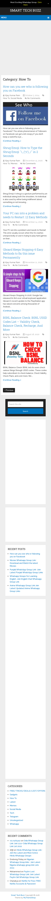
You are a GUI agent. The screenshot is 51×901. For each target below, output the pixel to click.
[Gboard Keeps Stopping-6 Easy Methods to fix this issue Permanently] (25, 280)
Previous (9, 390)
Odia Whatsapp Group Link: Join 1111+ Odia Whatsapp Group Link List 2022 (26, 843)
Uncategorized (16, 820)
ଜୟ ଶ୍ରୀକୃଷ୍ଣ (15, 841)
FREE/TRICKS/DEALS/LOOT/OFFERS (27, 791)
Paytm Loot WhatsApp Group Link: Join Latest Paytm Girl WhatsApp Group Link (25, 874)
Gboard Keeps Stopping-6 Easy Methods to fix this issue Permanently (23, 253)
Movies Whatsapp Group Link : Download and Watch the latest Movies (24, 563)
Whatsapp (14, 824)
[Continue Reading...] (12, 141)
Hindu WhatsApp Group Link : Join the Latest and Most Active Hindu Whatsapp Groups (26, 853)
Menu (4, 17)
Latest (13, 802)
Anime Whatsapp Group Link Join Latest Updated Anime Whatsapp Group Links (25, 588)
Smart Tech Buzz (25, 10)
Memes (14, 163)
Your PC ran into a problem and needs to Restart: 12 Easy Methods (25, 215)
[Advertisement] (25, 47)
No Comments (33, 98)
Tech (12, 813)
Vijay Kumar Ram (12, 95)
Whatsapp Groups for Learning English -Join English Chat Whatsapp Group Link (26, 579)
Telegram (14, 816)
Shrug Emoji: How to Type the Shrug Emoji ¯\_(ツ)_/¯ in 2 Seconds (22, 152)
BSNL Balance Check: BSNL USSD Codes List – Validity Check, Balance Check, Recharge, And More (25, 324)
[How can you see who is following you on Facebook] (25, 113)
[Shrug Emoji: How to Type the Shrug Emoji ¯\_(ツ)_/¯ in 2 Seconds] (25, 178)
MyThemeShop (29, 898)
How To (6, 98)
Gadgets (13, 794)
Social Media (16, 98)
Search (25, 411)
